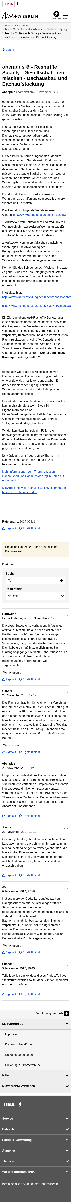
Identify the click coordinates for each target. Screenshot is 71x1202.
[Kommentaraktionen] (66, 615)
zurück (10, 49)
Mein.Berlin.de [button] (12, 1023)
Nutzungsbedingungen (20, 1054)
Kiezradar (22, 25)
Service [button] (7, 1118)
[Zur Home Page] (20, 15)
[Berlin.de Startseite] (13, 1104)
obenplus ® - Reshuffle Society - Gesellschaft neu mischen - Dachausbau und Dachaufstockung (32, 35)
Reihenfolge (14, 588)
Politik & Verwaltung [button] (17, 1140)
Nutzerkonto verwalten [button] (18, 1086)
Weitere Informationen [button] (18, 1172)
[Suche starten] (61, 580)
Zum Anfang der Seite (49, 1013)
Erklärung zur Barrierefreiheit (23, 1065)
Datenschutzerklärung (19, 1044)
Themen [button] (8, 1161)
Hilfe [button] (5, 1075)
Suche (10, 573)
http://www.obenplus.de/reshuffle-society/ (39, 214)
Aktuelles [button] (9, 1150)
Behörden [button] (9, 1129)
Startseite (7, 25)
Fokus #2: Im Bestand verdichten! (24, 29)
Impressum (12, 1034)
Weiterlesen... (12, 672)
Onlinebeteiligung (57, 29)
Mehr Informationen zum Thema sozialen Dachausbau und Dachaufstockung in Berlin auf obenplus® (33, 476)
